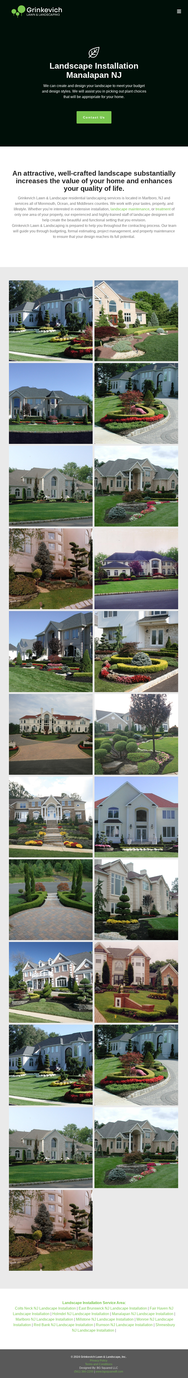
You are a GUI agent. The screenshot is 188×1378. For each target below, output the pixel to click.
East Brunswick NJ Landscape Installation (113, 1308)
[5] (136, 1065)
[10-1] (51, 320)
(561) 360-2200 (84, 1371)
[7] (136, 568)
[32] (136, 734)
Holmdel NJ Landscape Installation (81, 1314)
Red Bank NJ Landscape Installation (64, 1325)
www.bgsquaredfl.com (109, 1371)
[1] (51, 1230)
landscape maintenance (130, 209)
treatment (163, 209)
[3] (136, 1147)
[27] (136, 817)
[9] (136, 320)
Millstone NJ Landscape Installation (105, 1319)
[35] (51, 734)
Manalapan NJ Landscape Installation (143, 1314)
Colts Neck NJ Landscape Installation (46, 1308)
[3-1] (136, 486)
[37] (136, 651)
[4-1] (51, 486)
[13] (51, 982)
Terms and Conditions (98, 1364)
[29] (51, 817)
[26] (51, 899)
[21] (136, 899)
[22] (51, 651)
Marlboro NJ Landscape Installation (45, 1319)
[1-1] (51, 568)
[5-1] (136, 403)
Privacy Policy (98, 1360)
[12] (136, 982)
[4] (51, 1147)
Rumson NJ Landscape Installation (125, 1325)
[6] (51, 403)
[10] (51, 1065)
